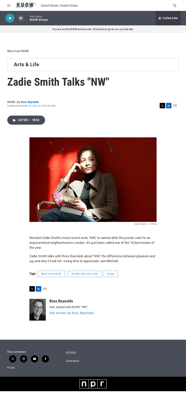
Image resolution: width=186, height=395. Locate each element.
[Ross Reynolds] (37, 310)
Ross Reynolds (30, 102)
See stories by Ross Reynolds (71, 313)
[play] (10, 18)
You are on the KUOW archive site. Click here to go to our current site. (93, 29)
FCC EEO (71, 352)
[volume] (21, 18)
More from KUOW (18, 51)
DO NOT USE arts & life (85, 273)
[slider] (26, 18)
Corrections (72, 361)
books (110, 273)
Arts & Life (26, 64)
